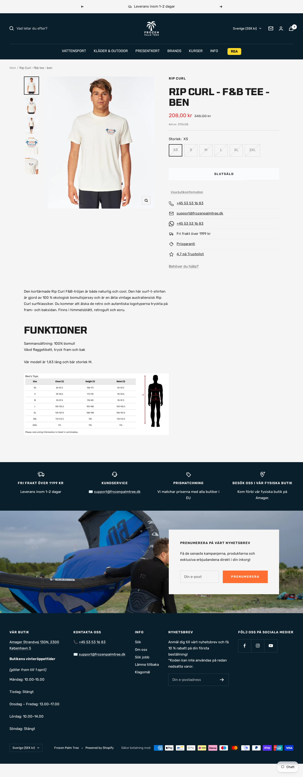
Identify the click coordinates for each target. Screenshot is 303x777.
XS (175, 150)
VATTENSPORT (74, 51)
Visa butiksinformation (187, 192)
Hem (12, 68)
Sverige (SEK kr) (245, 28)
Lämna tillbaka (147, 664)
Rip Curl (177, 78)
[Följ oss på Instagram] (257, 645)
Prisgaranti (186, 244)
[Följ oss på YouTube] (270, 645)
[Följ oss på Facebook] (244, 645)
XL (236, 150)
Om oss (141, 650)
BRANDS (174, 51)
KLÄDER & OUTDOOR (111, 51)
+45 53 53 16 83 (190, 203)
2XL (252, 150)
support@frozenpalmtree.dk (200, 213)
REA (234, 51)
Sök (138, 642)
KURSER (196, 51)
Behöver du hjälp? (184, 266)
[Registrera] (222, 679)
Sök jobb (142, 657)
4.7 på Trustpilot (190, 254)
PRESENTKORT (147, 51)
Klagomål (142, 672)
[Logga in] (281, 29)
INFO (214, 51)
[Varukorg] (291, 28)
